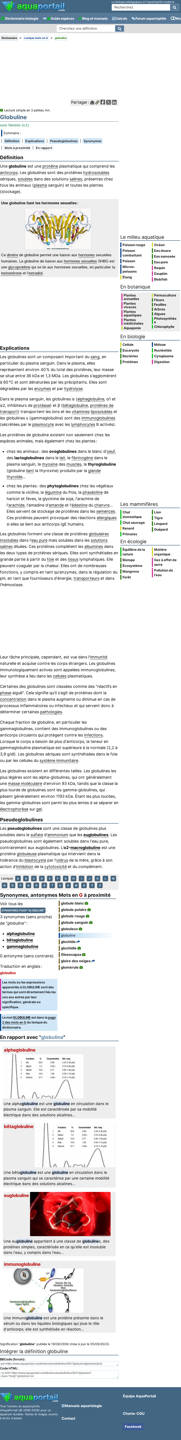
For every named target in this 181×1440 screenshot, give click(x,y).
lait (62, 457)
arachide (16, 505)
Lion (157, 512)
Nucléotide (163, 350)
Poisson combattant (132, 253)
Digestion (162, 362)
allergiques (107, 517)
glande (94, 470)
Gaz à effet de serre (165, 562)
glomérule (70, 967)
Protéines (130, 362)
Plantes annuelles (131, 297)
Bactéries (130, 356)
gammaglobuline (22, 946)
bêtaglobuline (75, 405)
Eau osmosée (164, 256)
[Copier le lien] (97, 102)
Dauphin (160, 274)
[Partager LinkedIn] (114, 102)
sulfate (36, 834)
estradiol (35, 273)
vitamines (81, 411)
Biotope (129, 560)
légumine (53, 492)
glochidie (69, 948)
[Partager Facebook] (102, 102)
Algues (159, 314)
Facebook (133, 1426)
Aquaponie (132, 328)
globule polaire (74, 909)
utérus (62, 860)
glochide (68, 941)
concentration (13, 699)
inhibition (24, 866)
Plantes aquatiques (132, 313)
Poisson (129, 261)
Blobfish (160, 279)
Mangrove (131, 571)
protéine (50, 166)
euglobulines (95, 834)
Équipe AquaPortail (139, 1396)
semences (105, 511)
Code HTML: (9, 1368)
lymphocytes (83, 424)
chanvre (101, 505)
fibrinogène (82, 457)
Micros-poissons (130, 269)
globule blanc (72, 903)
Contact (68, 1418)
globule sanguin (74, 922)
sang (95, 356)
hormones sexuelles (80, 261)
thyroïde (14, 476)
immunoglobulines (98, 418)
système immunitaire (59, 760)
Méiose (160, 344)
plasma (40, 185)
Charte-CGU (134, 1413)
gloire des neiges (76, 961)
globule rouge (73, 916)
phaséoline (93, 492)
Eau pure (161, 262)
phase (5, 692)
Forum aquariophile (151, 18)
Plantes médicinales (133, 321)
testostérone (11, 273)
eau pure (39, 540)
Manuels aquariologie (83, 1406)
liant (30, 470)
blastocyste (35, 860)
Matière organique (162, 551)
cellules (59, 676)
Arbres (159, 309)
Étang (127, 277)
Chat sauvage (134, 522)
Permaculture (165, 295)
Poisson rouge (134, 245)
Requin (159, 268)
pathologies (51, 711)
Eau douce (162, 251)
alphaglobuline (90, 399)
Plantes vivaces (130, 305)
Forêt (127, 577)
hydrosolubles (96, 172)
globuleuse (27, 853)
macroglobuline (85, 847)
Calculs (121, 18)
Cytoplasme (163, 356)
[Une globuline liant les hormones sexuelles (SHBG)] (59, 229)
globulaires (99, 534)
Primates (130, 534)
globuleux (69, 929)
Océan (159, 245)
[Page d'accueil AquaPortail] (33, 11)
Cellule (128, 344)
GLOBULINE (22, 1017)
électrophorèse (14, 809)
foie (50, 559)
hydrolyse (73, 388)
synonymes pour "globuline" (23, 910)
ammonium (57, 834)
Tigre (158, 518)
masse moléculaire (25, 783)
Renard (128, 528)
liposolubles (101, 411)
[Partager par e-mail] (92, 102)
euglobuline (16, 1195)
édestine (79, 505)
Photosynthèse (165, 320)
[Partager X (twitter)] (108, 102)
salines (76, 179)
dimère (12, 255)
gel (39, 809)
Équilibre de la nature (134, 551)
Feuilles (160, 304)
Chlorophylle (164, 327)
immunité (98, 657)
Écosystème (132, 566)
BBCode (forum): (12, 1359)
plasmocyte (43, 424)
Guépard (161, 529)
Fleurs (159, 300)
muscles (73, 464)
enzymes (42, 388)
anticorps (9, 172)
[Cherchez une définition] (119, 28)
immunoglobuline (22, 1264)
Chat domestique (132, 514)
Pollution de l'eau (163, 572)
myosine (50, 464)
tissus (73, 559)
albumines (93, 546)
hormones (86, 255)
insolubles (9, 540)
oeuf (111, 451)
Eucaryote (131, 350)
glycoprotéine (19, 267)
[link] (33, 6)
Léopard (161, 524)
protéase (42, 405)
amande (56, 505)
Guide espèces (62, 18)
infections (93, 735)
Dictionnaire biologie (21, 18)
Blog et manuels (95, 18)
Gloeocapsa (71, 954)
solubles (25, 179)
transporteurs (86, 578)
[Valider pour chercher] (174, 7)
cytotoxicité (55, 866)
